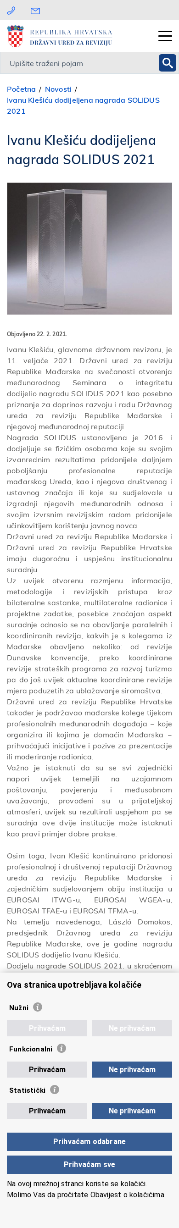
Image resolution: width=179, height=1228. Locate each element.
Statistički (27, 1090)
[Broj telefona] (11, 10)
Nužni (18, 1008)
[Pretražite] (167, 63)
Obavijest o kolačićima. (127, 1194)
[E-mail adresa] (38, 10)
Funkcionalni (30, 1049)
